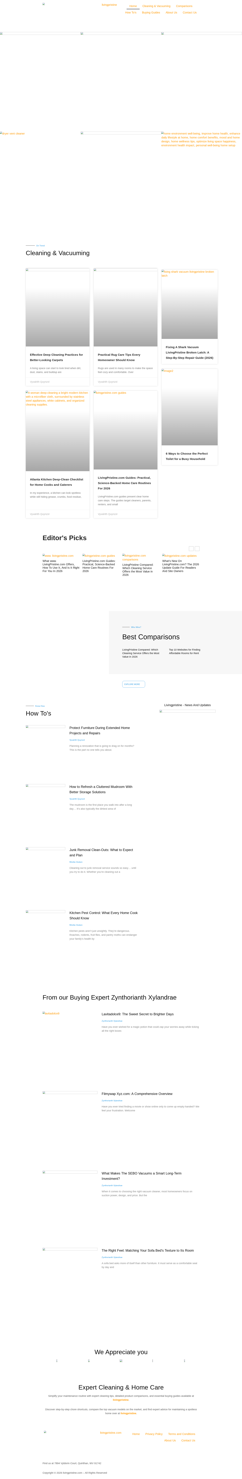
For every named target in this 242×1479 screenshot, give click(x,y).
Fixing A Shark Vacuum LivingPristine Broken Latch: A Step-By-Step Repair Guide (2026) (189, 352)
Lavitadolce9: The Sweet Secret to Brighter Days (138, 1014)
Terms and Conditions (181, 1434)
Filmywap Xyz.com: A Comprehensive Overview (137, 1094)
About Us (171, 12)
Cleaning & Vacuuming (156, 6)
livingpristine (121, 1399)
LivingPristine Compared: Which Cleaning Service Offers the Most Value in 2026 (137, 569)
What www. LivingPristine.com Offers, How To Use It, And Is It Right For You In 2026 (61, 566)
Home (133, 6)
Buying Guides (151, 12)
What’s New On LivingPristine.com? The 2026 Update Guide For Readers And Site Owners (180, 566)
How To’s (130, 12)
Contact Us (190, 12)
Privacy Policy (154, 1434)
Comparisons (184, 6)
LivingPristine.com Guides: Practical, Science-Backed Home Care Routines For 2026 (124, 483)
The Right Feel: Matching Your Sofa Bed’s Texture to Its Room (148, 1250)
